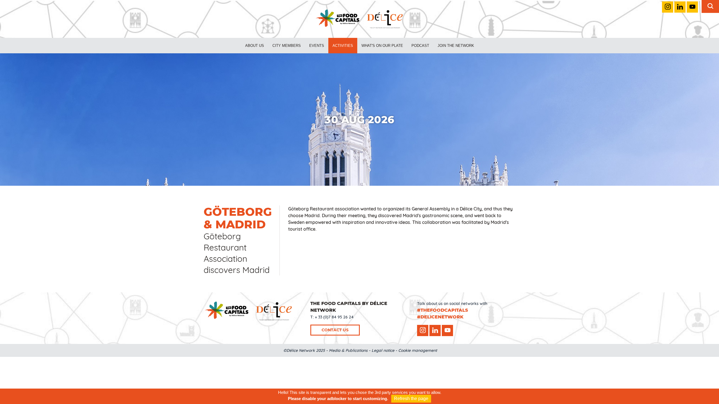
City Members (286, 45)
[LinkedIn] (680, 7)
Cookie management (417, 350)
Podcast (420, 45)
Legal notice (383, 350)
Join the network (456, 45)
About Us (254, 45)
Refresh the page (411, 398)
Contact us (335, 329)
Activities (343, 45)
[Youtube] (692, 7)
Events (316, 45)
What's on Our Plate (382, 45)
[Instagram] (667, 7)
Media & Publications (348, 350)
